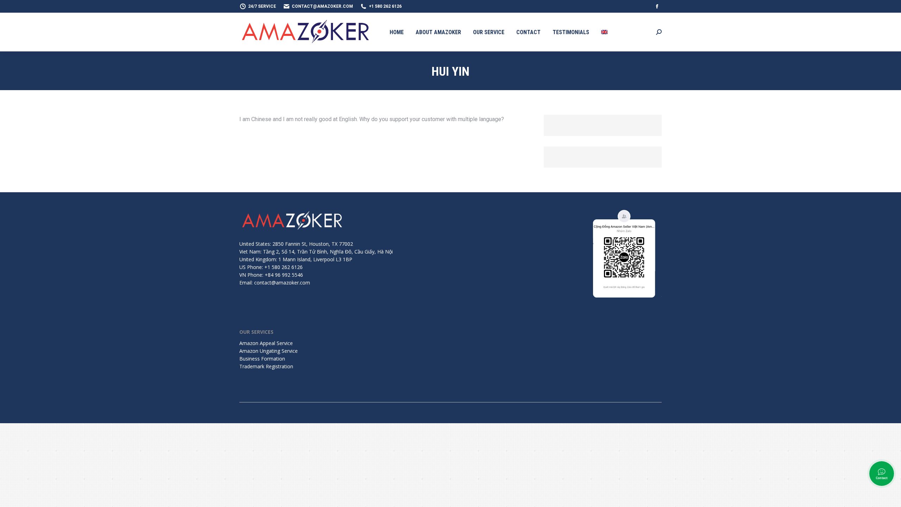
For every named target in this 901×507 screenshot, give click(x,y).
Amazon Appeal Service (266, 343)
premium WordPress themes (313, 412)
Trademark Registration (266, 366)
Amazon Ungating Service (268, 351)
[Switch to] (604, 32)
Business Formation (262, 358)
